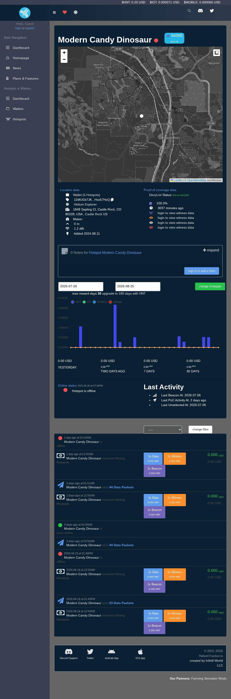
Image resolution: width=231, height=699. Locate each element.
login (18, 28)
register (30, 28)
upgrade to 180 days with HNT (124, 293)
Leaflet (177, 180)
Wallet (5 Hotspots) (86, 195)
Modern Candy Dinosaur (81, 442)
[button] (64, 52)
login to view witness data (176, 213)
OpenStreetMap (196, 180)
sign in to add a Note (201, 271)
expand (212, 250)
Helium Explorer (85, 204)
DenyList (155, 195)
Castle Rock (93, 214)
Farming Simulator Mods (208, 678)
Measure (216, 52)
